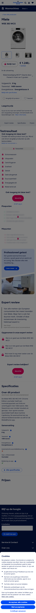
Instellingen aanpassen (18, 611)
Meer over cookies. (8, 597)
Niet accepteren (18, 607)
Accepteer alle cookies (18, 602)
